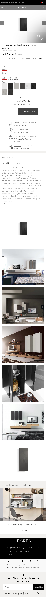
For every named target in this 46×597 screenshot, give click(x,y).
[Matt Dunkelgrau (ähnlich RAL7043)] (22, 86)
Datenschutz (30, 548)
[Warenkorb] (44, 7)
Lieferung (20, 548)
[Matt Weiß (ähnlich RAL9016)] (4, 86)
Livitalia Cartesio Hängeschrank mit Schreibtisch (23, 525)
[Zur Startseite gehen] (23, 7)
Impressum (14, 551)
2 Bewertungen (18, 54)
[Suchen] (36, 7)
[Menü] (2, 7)
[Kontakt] (40, 7)
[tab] (8, 158)
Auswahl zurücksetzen (23, 98)
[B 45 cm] (10, 77)
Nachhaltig (17, 146)
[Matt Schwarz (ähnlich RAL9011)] (10, 86)
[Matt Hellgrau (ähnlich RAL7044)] (16, 86)
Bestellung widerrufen (16, 555)
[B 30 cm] (4, 77)
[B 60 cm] (16, 77)
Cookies (28, 555)
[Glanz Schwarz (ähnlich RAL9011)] (34, 86)
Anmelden (38, 587)
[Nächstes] (44, 23)
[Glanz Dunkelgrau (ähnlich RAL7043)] (10, 92)
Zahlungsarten (32, 136)
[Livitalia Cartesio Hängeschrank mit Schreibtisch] (23, 504)
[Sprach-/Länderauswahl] (42, 2)
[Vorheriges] (2, 23)
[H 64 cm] (4, 68)
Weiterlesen (39, 58)
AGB (37, 548)
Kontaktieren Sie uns (27, 551)
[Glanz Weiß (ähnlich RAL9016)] (28, 86)
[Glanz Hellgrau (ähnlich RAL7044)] (4, 92)
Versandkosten (12, 567)
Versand (25, 123)
